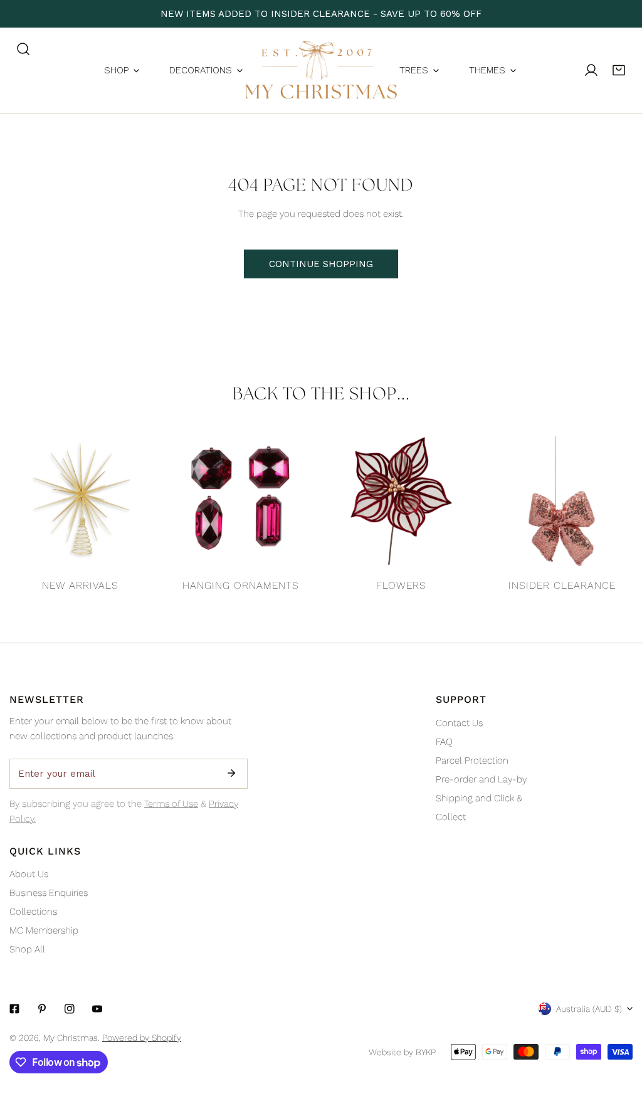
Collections (33, 911)
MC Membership (43, 930)
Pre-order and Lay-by (481, 779)
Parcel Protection (472, 760)
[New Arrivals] (80, 501)
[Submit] (231, 773)
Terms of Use (171, 803)
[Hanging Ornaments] (241, 501)
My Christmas (70, 1038)
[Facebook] (14, 1008)
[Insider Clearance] (562, 501)
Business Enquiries (48, 892)
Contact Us (459, 723)
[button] (619, 70)
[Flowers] (401, 501)
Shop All (27, 949)
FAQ (444, 741)
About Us (28, 874)
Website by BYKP (402, 1052)
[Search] (23, 49)
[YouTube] (97, 1008)
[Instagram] (69, 1008)
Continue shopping (321, 264)
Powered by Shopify (141, 1038)
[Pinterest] (42, 1008)
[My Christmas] (321, 70)
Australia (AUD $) (589, 1009)
